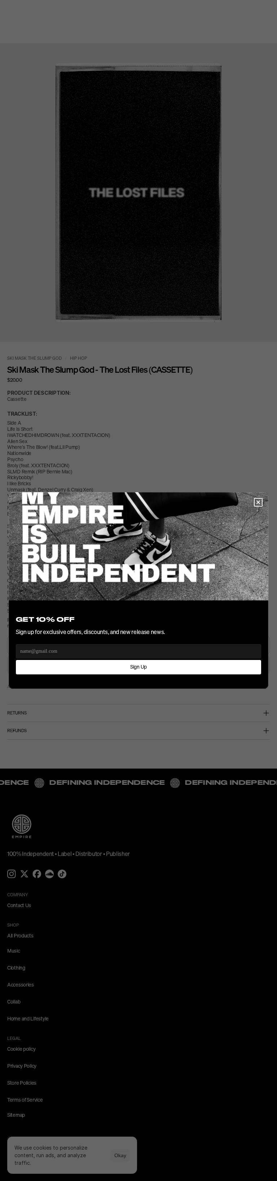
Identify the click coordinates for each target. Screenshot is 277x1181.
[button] (258, 502)
